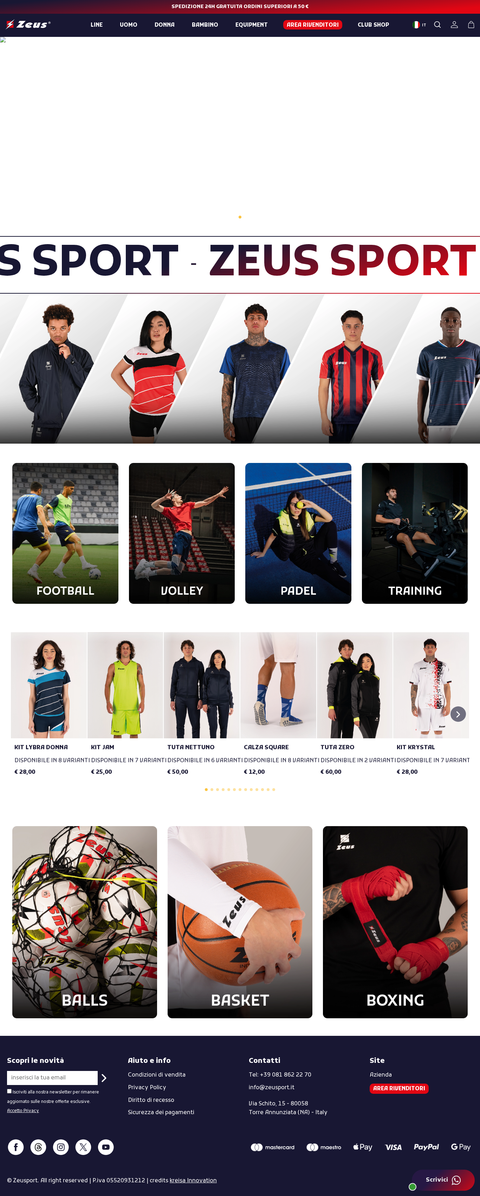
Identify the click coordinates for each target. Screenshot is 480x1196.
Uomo (128, 25)
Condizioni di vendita (157, 1075)
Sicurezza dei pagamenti (161, 1112)
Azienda (381, 1075)
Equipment (251, 25)
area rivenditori (313, 25)
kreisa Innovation (193, 1180)
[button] (458, 714)
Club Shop (373, 25)
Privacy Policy (147, 1087)
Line (97, 25)
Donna (165, 25)
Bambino (205, 25)
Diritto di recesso (151, 1100)
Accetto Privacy (23, 1111)
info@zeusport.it (271, 1087)
